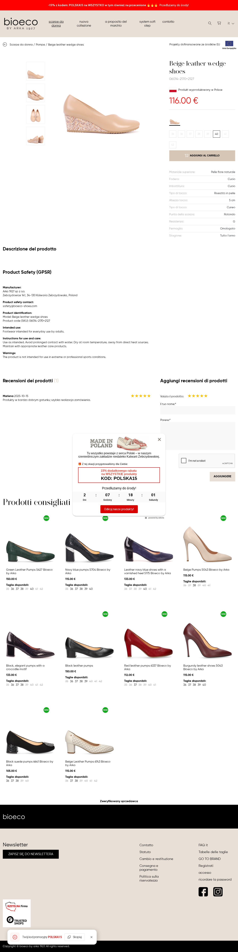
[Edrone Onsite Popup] (119, 476)
